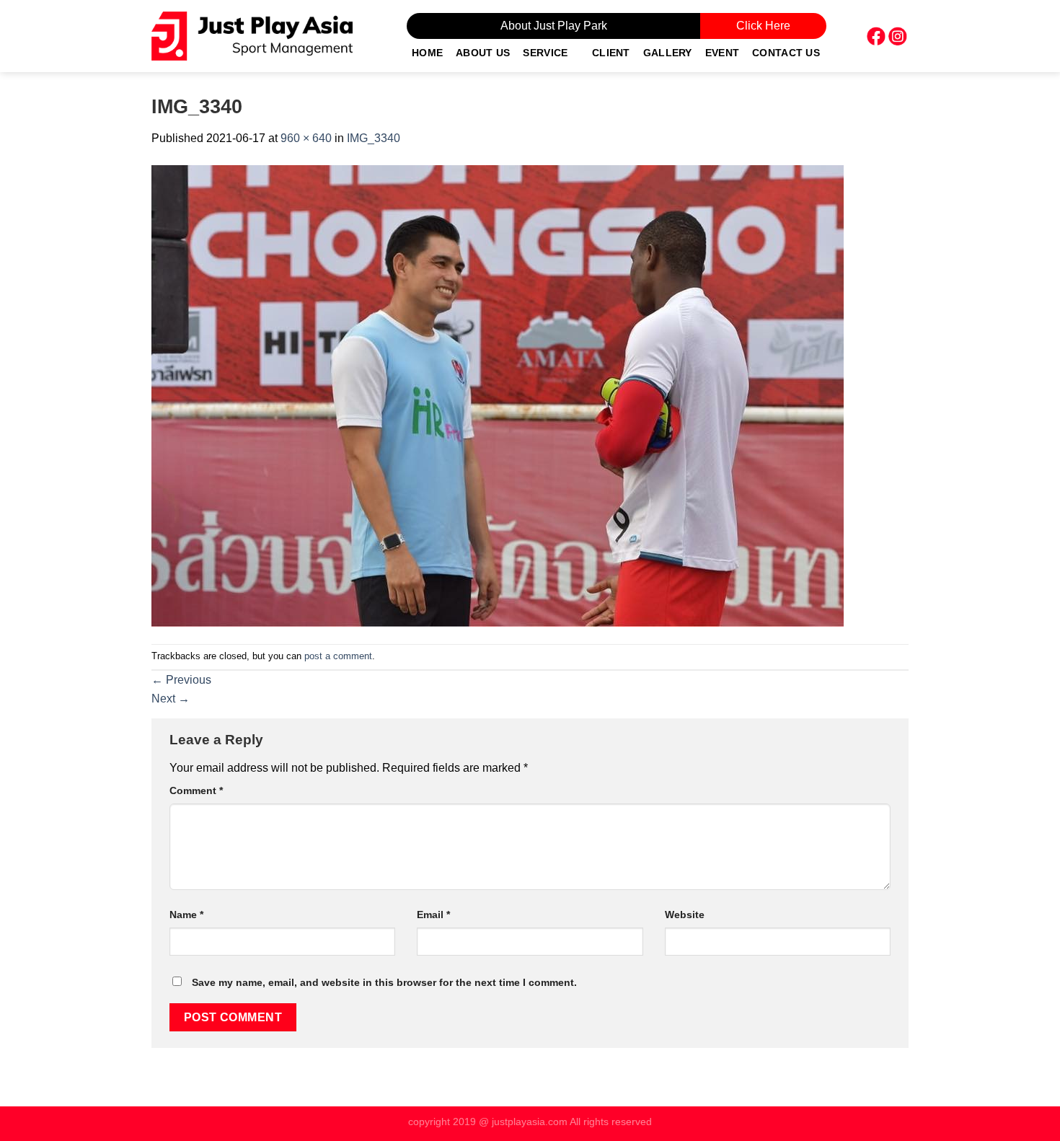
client (611, 52)
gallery (667, 52)
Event (722, 52)
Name (186, 914)
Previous (181, 680)
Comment (196, 790)
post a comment (338, 656)
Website (685, 914)
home (427, 52)
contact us (786, 52)
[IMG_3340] (497, 395)
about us (483, 52)
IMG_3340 (373, 138)
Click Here (763, 25)
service (545, 52)
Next (170, 698)
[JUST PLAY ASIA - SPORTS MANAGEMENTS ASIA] (252, 36)
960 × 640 (306, 138)
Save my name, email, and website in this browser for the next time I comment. (384, 982)
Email (433, 914)
